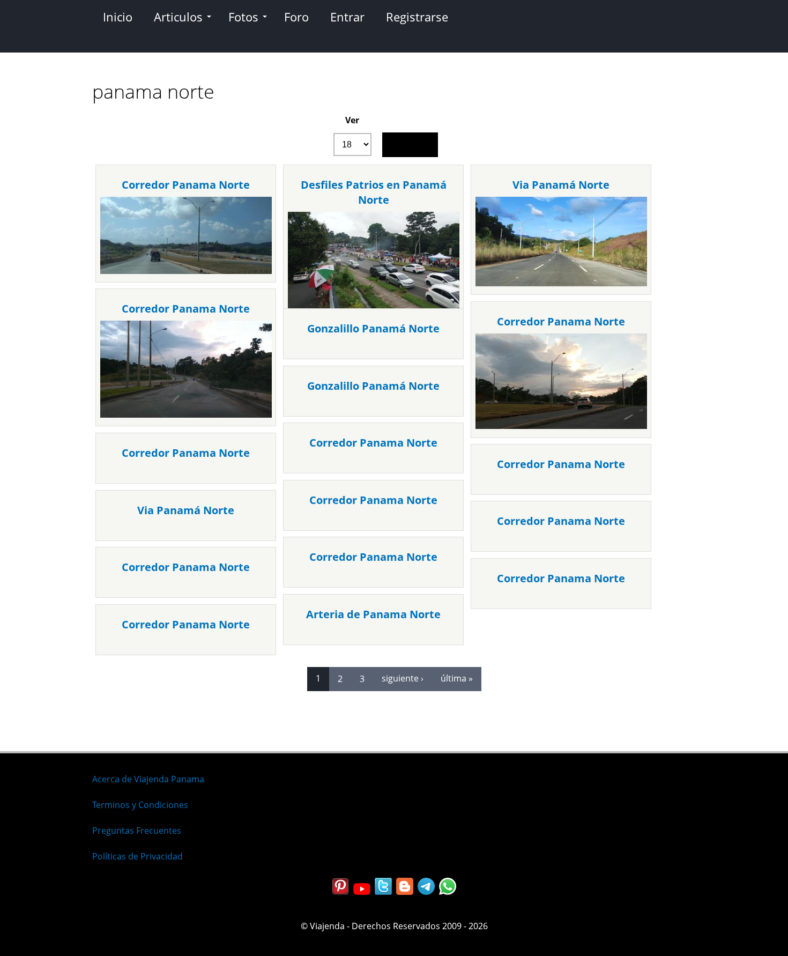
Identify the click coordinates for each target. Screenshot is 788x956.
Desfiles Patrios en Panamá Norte (374, 192)
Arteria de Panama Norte (373, 614)
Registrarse (417, 17)
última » (457, 678)
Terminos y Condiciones (140, 805)
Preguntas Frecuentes (136, 830)
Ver (352, 120)
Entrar (347, 17)
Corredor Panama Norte (186, 184)
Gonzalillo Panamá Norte (373, 328)
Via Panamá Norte (560, 184)
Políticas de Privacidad (137, 856)
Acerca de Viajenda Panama (148, 779)
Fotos (243, 17)
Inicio (117, 17)
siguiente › (402, 678)
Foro (296, 17)
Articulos (178, 17)
